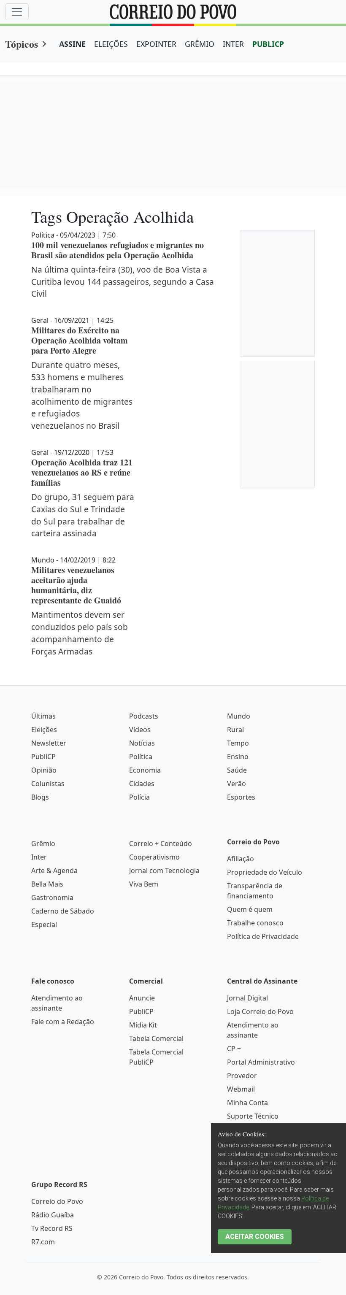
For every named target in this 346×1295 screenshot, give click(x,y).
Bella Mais (47, 884)
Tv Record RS (52, 1228)
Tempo (238, 743)
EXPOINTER (156, 44)
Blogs (40, 797)
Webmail (241, 1089)
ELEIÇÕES (111, 44)
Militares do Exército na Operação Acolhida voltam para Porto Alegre (79, 340)
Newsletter (48, 743)
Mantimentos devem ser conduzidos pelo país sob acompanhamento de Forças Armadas (79, 633)
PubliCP (43, 756)
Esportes (241, 797)
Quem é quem (250, 909)
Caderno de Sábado (62, 911)
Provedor (242, 1075)
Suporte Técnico (252, 1116)
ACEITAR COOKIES (254, 1237)
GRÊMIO (199, 44)
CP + (234, 1048)
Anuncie (142, 998)
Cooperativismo (154, 857)
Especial (44, 924)
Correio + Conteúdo (160, 843)
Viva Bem (143, 884)
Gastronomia (52, 897)
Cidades (141, 783)
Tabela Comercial (156, 1038)
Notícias (142, 743)
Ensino (238, 756)
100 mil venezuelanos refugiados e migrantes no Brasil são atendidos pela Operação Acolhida (117, 250)
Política (140, 756)
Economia (145, 770)
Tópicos (21, 43)
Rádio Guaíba (52, 1214)
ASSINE (72, 44)
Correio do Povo (57, 1201)
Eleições (44, 729)
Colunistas (48, 783)
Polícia (139, 797)
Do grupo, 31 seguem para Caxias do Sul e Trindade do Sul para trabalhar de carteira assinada (82, 515)
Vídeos (140, 729)
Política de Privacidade (263, 936)
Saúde (237, 770)
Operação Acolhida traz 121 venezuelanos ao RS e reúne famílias (81, 472)
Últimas (43, 716)
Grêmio (43, 843)
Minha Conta (247, 1102)
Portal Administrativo (261, 1062)
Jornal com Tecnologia (164, 870)
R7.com (43, 1241)
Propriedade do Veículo (264, 872)
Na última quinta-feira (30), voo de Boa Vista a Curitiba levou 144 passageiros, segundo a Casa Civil (122, 282)
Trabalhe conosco (255, 922)
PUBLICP (268, 44)
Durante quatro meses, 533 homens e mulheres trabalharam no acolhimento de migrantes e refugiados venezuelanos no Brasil (81, 395)
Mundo (238, 716)
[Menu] (17, 11)
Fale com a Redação (62, 1021)
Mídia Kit (143, 1025)
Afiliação (240, 858)
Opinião (44, 770)
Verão (236, 783)
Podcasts (143, 716)
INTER (233, 44)
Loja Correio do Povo (260, 1011)
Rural (235, 729)
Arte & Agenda (54, 870)
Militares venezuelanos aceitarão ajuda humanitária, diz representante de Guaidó (76, 585)
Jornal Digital (247, 998)
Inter (39, 857)
